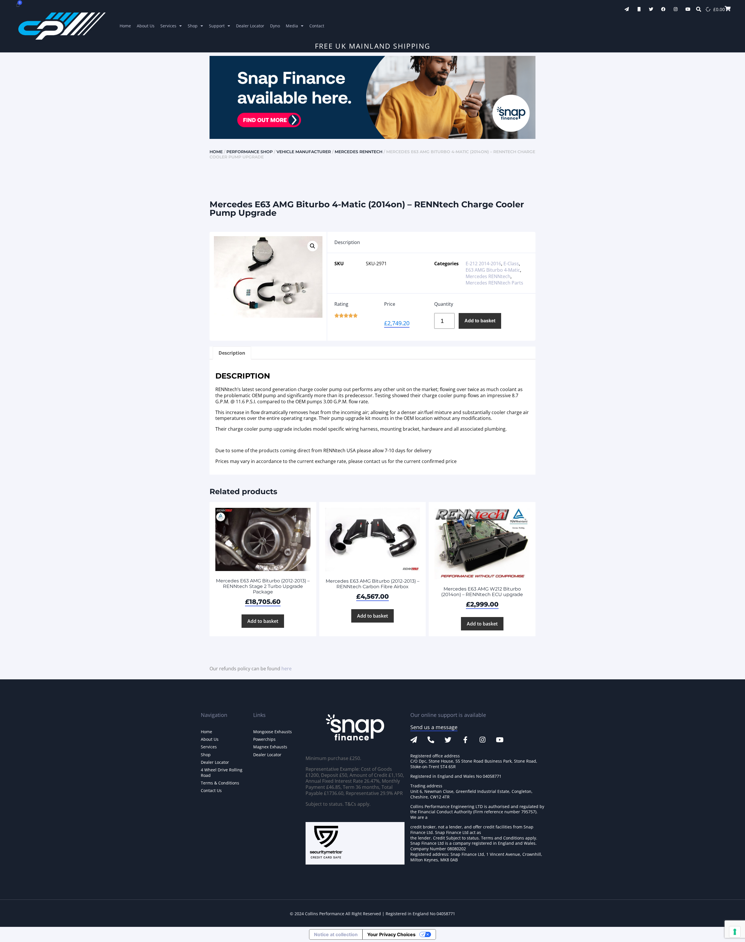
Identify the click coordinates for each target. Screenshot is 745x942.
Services (168, 26)
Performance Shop (249, 151)
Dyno (275, 26)
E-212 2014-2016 (483, 263)
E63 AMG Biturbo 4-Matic (493, 270)
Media (292, 26)
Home (125, 26)
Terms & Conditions (220, 783)
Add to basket (479, 320)
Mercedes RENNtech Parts (494, 283)
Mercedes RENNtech (358, 151)
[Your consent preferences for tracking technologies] (734, 931)
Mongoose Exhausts (272, 731)
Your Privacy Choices (391, 934)
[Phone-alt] (431, 739)
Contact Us (211, 790)
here (286, 668)
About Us (146, 26)
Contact (316, 26)
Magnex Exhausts (270, 747)
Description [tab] (232, 353)
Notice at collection (336, 934)
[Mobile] (639, 9)
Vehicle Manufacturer (303, 151)
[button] (312, 246)
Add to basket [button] (262, 621)
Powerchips (264, 739)
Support (217, 26)
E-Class (511, 263)
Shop (193, 26)
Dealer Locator (250, 26)
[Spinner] (708, 9)
